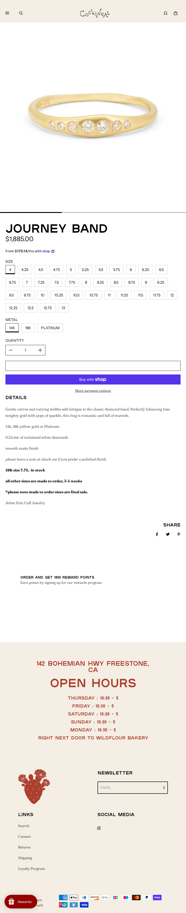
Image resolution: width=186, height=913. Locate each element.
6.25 (145, 269)
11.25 (124, 295)
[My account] (166, 13)
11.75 (156, 295)
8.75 (131, 282)
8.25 (100, 282)
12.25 (13, 308)
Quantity (14, 340)
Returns (24, 847)
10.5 (76, 295)
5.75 (116, 269)
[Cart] (176, 13)
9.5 (11, 295)
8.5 (116, 282)
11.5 (140, 295)
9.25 (160, 282)
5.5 (101, 269)
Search (23, 826)
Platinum (50, 328)
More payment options (93, 390)
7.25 (41, 282)
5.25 (85, 269)
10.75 (93, 295)
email (105, 787)
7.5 (56, 282)
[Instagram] (99, 828)
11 (109, 295)
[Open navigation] (10, 13)
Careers (24, 836)
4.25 (24, 269)
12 (172, 295)
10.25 (58, 295)
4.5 (40, 269)
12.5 (30, 308)
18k (28, 328)
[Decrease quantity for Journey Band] (11, 350)
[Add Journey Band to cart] (93, 366)
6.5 (161, 269)
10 (42, 295)
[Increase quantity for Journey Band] (40, 350)
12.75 (48, 308)
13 (63, 308)
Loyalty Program (31, 868)
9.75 (27, 295)
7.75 (72, 282)
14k (12, 328)
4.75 (56, 269)
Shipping (25, 858)
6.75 (12, 282)
